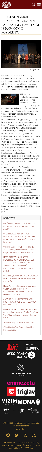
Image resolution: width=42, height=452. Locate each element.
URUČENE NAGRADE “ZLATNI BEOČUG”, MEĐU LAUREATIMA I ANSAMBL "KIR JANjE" (19, 226)
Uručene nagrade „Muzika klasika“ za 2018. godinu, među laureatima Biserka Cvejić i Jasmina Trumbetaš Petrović (19, 250)
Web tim (21, 429)
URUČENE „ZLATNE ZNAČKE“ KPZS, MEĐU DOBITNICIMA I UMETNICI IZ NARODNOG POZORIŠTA (20, 279)
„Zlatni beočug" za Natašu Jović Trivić (19, 322)
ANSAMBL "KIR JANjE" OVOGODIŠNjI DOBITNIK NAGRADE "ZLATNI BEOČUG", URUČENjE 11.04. (19, 302)
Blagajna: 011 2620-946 (11, 445)
